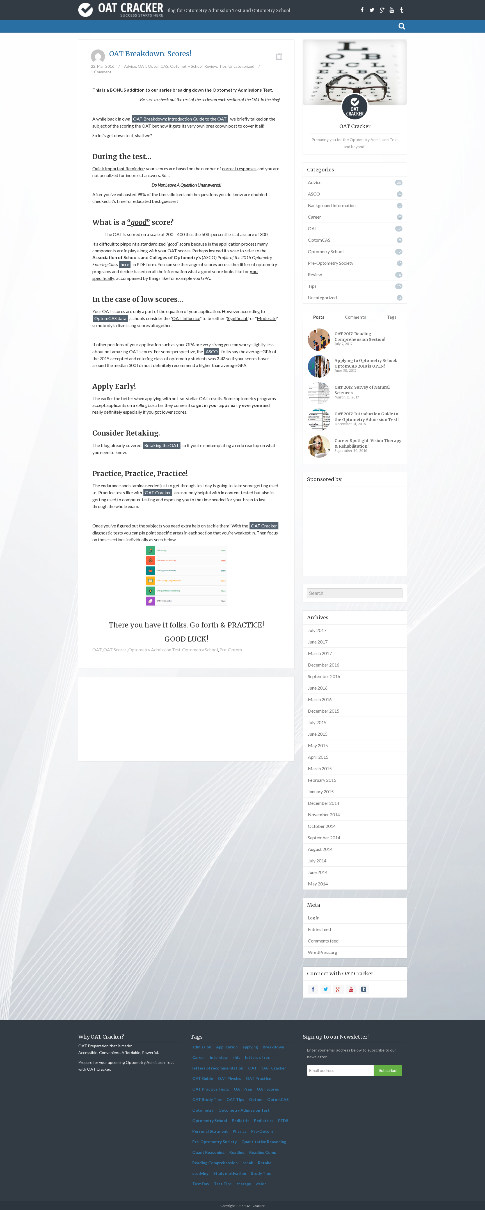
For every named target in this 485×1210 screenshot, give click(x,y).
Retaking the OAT (161, 445)
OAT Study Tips (207, 1099)
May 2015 (318, 745)
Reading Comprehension (215, 1162)
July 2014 (317, 860)
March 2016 (320, 699)
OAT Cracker (158, 492)
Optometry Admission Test (154, 649)
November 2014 (324, 814)
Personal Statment (210, 1131)
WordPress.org (322, 952)
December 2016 (323, 664)
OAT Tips (235, 1099)
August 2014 (320, 849)
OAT (142, 66)
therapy (243, 1183)
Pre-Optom (230, 649)
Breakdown (273, 1046)
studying (200, 1173)
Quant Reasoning (208, 1152)
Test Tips (223, 1183)
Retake (264, 1162)
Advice (130, 66)
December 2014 (323, 803)
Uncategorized (241, 66)
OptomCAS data (110, 318)
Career (314, 216)
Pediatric (240, 1120)
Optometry (203, 1110)
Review (210, 66)
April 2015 (318, 757)
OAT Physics (229, 1078)
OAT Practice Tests (210, 1089)
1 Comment (101, 71)
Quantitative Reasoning (263, 1141)
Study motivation (229, 1173)
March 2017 (320, 653)
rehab (247, 1162)
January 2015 (321, 791)
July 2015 (317, 722)
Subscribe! (388, 1070)
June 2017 (318, 641)
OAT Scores (115, 649)
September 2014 (324, 837)
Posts (318, 317)
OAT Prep (243, 1089)
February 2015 (322, 780)
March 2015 (320, 768)
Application (227, 1046)
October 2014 (322, 826)
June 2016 (318, 687)
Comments (355, 317)
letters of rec (257, 1057)
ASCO (212, 351)
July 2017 (317, 630)
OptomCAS (158, 66)
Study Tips (261, 1173)
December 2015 (323, 710)
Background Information (332, 205)
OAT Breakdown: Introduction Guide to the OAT (180, 118)
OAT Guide (202, 1078)
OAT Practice (258, 1078)
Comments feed (323, 940)
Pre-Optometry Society (330, 263)
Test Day (200, 1183)
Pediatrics (263, 1120)
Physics (239, 1131)
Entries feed (319, 929)
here (125, 264)
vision (261, 1183)
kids (236, 1057)
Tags (391, 317)
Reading (236, 1152)
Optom (255, 1099)
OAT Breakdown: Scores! (150, 53)
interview (219, 1057)
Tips (223, 66)
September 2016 (324, 676)
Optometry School (186, 66)
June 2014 (318, 872)
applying (250, 1046)
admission (201, 1046)
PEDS (283, 1120)
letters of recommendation (217, 1068)
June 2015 (318, 734)
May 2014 (318, 883)
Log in (313, 917)
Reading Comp (262, 1152)
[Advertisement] (186, 719)
